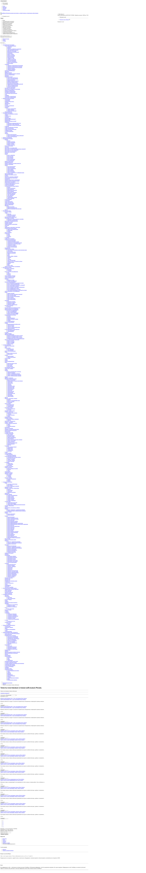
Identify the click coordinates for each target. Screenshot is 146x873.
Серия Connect (10, 382)
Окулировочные (10, 405)
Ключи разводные (10, 528)
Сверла (6, 323)
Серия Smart (9, 394)
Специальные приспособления (11, 93)
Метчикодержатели (11, 318)
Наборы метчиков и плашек (12, 319)
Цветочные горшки (9, 472)
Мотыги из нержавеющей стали (13, 400)
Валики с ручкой (10, 143)
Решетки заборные (11, 443)
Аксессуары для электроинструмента (12, 633)
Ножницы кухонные (11, 301)
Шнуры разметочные (9, 204)
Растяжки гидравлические (10, 92)
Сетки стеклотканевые (9, 185)
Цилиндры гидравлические (10, 97)
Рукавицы (9, 413)
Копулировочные (10, 404)
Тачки (8, 470)
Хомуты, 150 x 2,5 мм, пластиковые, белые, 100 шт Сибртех (12, 788)
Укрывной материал (11, 426)
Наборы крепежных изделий (10, 121)
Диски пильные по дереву (10, 276)
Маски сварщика (10, 191)
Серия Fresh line (10, 389)
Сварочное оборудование (10, 664)
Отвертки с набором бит (12, 574)
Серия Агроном (10, 396)
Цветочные (9, 451)
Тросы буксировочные (11, 60)
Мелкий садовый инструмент (11, 378)
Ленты (6, 165)
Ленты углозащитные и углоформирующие (15, 172)
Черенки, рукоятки (8, 473)
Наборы (8, 479)
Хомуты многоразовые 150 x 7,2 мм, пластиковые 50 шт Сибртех (13, 699)
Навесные (9, 213)
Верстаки (7, 595)
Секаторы (7, 445)
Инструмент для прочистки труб (11, 221)
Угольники (7, 106)
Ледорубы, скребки (11, 460)
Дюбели (6, 114)
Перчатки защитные (9, 592)
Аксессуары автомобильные (10, 45)
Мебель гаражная (8, 72)
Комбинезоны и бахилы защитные (11, 589)
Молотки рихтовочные (11, 545)
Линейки (7, 102)
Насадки (9, 274)
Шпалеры (9, 444)
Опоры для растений (11, 440)
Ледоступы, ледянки (9, 368)
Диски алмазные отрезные (10, 275)
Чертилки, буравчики (9, 587)
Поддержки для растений (12, 442)
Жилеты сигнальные (11, 188)
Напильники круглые (11, 558)
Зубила (6, 506)
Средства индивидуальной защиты (12, 186)
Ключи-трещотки (10, 535)
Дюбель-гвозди (8, 115)
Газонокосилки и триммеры (10, 635)
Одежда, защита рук (9, 411)
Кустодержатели (10, 438)
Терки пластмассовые (9, 202)
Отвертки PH (9, 567)
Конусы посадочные (11, 379)
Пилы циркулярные (11, 675)
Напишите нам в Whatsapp (64, 19)
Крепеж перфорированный (10, 119)
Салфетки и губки (10, 58)
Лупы (6, 226)
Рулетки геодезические (9, 105)
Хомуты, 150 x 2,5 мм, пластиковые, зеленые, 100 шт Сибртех (12, 804)
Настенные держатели (11, 455)
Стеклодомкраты (8, 199)
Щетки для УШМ (10, 342)
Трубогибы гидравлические (10, 96)
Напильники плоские (11, 559)
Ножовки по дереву (11, 605)
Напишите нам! (61, 21)
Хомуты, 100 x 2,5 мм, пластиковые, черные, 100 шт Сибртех (12, 772)
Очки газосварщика (11, 194)
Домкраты (7, 64)
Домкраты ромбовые (11, 69)
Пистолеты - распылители (10, 421)
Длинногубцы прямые (11, 503)
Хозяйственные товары (9, 248)
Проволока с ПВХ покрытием (13, 124)
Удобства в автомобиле (11, 61)
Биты (6, 482)
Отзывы (4, 40)
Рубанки (6, 610)
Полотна (9, 306)
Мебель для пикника (9, 377)
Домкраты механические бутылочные (14, 67)
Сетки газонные (8, 453)
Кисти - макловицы (11, 155)
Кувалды (6, 540)
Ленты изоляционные (11, 168)
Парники (9, 420)
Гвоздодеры (7, 596)
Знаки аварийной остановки (12, 49)
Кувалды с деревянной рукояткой (13, 541)
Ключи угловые (10, 533)
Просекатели (7, 579)
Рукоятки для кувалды (11, 543)
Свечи (8, 258)
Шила (8, 264)
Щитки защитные (10, 198)
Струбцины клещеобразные (12, 615)
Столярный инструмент (7, 594)
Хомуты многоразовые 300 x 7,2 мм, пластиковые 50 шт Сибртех (13, 723)
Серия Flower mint (10, 388)
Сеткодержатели (10, 331)
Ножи (6, 292)
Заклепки (7, 116)
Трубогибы (7, 586)
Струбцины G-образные (12, 614)
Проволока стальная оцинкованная (14, 125)
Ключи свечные (10, 530)
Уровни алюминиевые (11, 108)
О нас (4, 6)
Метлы (6, 397)
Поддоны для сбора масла (10, 88)
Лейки (6, 369)
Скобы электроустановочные (10, 129)
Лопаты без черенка (11, 372)
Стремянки (7, 237)
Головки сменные (8, 494)
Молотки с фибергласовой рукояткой (14, 547)
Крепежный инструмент (7, 112)
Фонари (8, 231)
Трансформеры (8, 585)
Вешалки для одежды (11, 253)
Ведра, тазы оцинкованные (10, 351)
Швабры (9, 263)
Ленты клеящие (10, 169)
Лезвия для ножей (10, 293)
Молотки (7, 544)
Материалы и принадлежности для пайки (15, 219)
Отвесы (6, 175)
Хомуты (6, 133)
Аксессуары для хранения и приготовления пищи (17, 249)
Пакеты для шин (10, 54)
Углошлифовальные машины (13, 677)
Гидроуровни (7, 99)
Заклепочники (8, 118)
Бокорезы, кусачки (8, 487)
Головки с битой (10, 496)
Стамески (7, 611)
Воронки (9, 47)
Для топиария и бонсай (11, 446)
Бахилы (8, 187)
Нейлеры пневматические (12, 81)
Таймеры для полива (9, 466)
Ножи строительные (11, 298)
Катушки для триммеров (12, 640)
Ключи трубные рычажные (12, 532)
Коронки (9, 273)
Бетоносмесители (8, 634)
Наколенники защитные (12, 192)
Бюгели (8, 140)
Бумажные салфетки (9, 627)
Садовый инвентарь (7, 344)
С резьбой (9, 476)
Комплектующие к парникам (13, 419)
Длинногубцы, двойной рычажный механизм (16, 504)
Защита (8, 424)
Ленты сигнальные (11, 171)
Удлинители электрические (10, 239)
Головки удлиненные (11, 500)
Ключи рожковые (10, 529)
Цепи (8, 658)
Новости (4, 849)
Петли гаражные (8, 232)
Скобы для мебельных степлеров (11, 127)
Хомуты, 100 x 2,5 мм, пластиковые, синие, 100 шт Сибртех (12, 764)
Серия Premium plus (11, 393)
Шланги (8, 480)
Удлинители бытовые (11, 240)
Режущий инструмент (7, 267)
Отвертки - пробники (11, 566)
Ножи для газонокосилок (12, 642)
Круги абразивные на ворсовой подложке (15, 282)
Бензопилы (9, 657)
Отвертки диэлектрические (12, 570)
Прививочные (10, 447)
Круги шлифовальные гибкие (13, 288)
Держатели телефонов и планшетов (14, 48)
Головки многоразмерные (12, 495)
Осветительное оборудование (11, 228)
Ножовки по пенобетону (12, 606)
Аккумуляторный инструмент (13, 670)
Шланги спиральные (11, 87)
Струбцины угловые (11, 618)
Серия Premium (10, 392)
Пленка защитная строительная (11, 177)
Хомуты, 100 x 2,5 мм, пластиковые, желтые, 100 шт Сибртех (12, 739)
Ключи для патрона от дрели (12, 519)
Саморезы (7, 126)
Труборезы (9, 270)
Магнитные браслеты (11, 564)
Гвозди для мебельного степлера (11, 113)
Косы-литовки (10, 364)
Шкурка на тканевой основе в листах (14, 336)
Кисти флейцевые (10, 160)
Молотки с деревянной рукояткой (13, 546)
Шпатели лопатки (10, 206)
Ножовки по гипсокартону (12, 604)
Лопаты (6, 370)
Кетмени (9, 399)
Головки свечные (10, 497)
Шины (8, 659)
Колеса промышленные (9, 361)
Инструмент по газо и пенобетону (11, 149)
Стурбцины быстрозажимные (13, 619)
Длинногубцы (8, 501)
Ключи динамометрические (12, 518)
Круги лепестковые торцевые (13, 286)
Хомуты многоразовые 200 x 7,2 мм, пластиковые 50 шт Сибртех (13, 707)
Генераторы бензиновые (12, 646)
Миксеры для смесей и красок (11, 174)
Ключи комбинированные (12, 522)
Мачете (6, 376)
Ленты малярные (10, 170)
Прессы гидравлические (9, 90)
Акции (4, 39)
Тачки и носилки (8, 467)
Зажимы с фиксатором (9, 505)
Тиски (6, 584)
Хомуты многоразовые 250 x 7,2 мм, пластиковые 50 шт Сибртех (13, 715)
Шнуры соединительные (12, 246)
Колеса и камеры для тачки (12, 468)
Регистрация (5, 3)
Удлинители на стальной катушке (13, 243)
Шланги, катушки (8, 477)
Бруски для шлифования (12, 310)
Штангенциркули (8, 111)
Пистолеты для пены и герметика (11, 176)
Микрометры (7, 103)
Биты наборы (9, 485)
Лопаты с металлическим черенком (14, 374)
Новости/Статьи (6, 38)
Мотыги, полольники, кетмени (11, 398)
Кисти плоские (10, 158)
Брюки (8, 234)
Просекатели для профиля (10, 181)
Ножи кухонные (10, 297)
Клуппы (8, 315)
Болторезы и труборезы (9, 268)
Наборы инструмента (9, 553)
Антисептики (7, 626)
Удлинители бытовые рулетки (13, 241)
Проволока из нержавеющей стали (14, 123)
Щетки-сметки (10, 63)
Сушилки (9, 259)
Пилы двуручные (10, 608)
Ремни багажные (10, 57)
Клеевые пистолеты (9, 222)
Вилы (6, 352)
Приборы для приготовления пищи (12, 429)
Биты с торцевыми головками (13, 486)
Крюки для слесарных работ (10, 539)
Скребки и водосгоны (11, 59)
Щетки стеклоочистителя (12, 62)
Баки (6, 346)
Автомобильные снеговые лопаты (14, 457)
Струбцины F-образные (12, 613)
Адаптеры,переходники (9, 345)
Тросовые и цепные (11, 215)
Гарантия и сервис (6, 10)
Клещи (6, 512)
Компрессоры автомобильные (13, 52)
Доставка (4, 8)
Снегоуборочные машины (10, 665)
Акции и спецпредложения (8, 850)
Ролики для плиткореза (9, 322)
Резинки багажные (11, 56)
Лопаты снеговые (10, 461)
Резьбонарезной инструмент (10, 314)
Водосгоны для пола (11, 458)
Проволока (7, 122)
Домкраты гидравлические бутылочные (15, 65)
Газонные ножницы (11, 408)
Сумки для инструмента (9, 238)
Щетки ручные (10, 343)
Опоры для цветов (10, 441)
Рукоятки (9, 475)
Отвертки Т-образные (11, 575)
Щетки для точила (10, 341)
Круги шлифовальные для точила (13, 289)
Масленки (7, 71)
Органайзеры (9, 53)
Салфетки (9, 257)
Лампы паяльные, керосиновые (11, 224)
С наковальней (10, 464)
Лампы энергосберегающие (12, 229)
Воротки (9, 489)
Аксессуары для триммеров (12, 636)
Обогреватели (7, 655)
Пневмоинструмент (9, 76)
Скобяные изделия (8, 130)
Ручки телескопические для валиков (12, 182)
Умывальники (7, 471)
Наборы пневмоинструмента (13, 80)
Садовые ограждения (9, 433)
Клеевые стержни (8, 223)
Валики (6, 139)
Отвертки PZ (9, 568)
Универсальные (10, 406)
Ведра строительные (9, 145)
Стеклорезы (7, 200)
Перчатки (7, 75)
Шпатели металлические (12, 207)
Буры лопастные (10, 348)
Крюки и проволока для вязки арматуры (13, 163)
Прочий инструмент (7, 210)
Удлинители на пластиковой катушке (14, 242)
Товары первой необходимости (9, 625)
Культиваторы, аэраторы (10, 367)
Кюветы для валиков (9, 164)
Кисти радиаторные (11, 159)
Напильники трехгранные (12, 561)
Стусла (6, 620)
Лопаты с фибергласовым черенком (14, 375)
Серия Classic (9, 381)
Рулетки (6, 104)
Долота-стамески (8, 599)
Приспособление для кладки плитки (12, 180)
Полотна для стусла (11, 621)
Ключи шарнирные (11, 534)
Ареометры (9, 46)
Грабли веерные (10, 356)
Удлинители (9, 491)
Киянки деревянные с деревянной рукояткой (16, 509)
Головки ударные (10, 499)
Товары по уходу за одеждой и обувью (14, 261)
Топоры (8, 624)
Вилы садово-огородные (12, 353)
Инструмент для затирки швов (11, 147)
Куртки (8, 235)
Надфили (7, 554)
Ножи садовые (8, 403)
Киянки (6, 508)
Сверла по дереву (10, 326)
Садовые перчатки (11, 414)
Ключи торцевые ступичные (12, 531)
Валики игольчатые (11, 141)
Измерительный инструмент (8, 98)
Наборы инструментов (7, 137)
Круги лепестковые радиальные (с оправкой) (16, 285)
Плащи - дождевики (9, 422)
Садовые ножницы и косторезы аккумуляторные (14, 663)
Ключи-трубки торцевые (12, 536)
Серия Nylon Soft (10, 391)
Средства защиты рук (9, 582)
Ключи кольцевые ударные (12, 521)
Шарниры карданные (11, 492)
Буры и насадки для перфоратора (11, 271)
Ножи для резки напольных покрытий (14, 294)
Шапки (8, 415)
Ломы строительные (11, 598)
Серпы (6, 452)
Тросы (6, 132)
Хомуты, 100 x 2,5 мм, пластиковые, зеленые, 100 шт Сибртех (12, 747)
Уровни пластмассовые (11, 110)
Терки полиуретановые (9, 203)
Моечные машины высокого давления (12, 73)
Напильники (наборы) (11, 556)
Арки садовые (10, 434)
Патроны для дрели (9, 577)
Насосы (6, 654)
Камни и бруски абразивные (12, 312)
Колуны (8, 623)
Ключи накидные (10, 525)
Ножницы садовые (8, 407)
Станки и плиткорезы (9, 666)
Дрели (8, 671)
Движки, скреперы (11, 459)
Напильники (7, 555)
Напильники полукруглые (12, 560)
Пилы (6, 607)
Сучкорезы (7, 462)
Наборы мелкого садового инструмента (15, 380)
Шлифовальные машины (12, 679)
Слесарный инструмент (7, 481)
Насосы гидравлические (9, 74)
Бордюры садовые (10, 436)
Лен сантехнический (11, 166)
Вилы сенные (10, 354)
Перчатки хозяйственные (12, 412)
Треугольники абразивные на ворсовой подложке (17, 290)
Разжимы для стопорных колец (11, 580)
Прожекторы (9, 230)
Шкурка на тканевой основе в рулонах (14, 337)
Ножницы (7, 300)
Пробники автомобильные (10, 91)
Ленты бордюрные (11, 167)
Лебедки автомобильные (10, 70)
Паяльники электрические (12, 220)
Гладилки (7, 146)
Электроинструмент (9, 669)
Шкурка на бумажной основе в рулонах (15, 335)
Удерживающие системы (12, 197)
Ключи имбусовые (10, 520)
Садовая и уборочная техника (11, 662)
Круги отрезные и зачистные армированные (16, 287)
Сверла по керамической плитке (13, 327)
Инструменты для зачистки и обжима (12, 507)
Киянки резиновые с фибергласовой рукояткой (16, 510)
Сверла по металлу (11, 328)
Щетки (6, 209)
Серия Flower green (11, 386)
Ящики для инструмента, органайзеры (12, 266)
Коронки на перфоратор (12, 280)
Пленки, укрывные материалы (11, 423)
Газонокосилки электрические (13, 638)
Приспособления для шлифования (11, 309)
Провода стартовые (11, 55)
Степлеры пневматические (12, 86)
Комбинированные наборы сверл (13, 324)
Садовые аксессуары (9, 432)
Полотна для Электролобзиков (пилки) (12, 307)
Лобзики (6, 601)
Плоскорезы (7, 427)
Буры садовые (7, 347)
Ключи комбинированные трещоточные (15, 523)
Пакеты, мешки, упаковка (12, 256)
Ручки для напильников (12, 562)
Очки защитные (10, 195)
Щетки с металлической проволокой (12, 339)
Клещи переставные (11, 513)
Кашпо (6, 360)
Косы (6, 362)
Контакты (5, 7)
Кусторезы (9, 409)
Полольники (9, 402)
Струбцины (7, 612)
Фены (8, 678)
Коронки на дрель (10, 279)
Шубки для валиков (11, 144)
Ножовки (7, 603)
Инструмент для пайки (9, 218)
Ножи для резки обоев (11, 295)
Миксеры (9, 673)
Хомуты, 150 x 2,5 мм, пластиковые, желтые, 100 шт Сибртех (12, 796)
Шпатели (7, 205)
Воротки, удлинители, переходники (12, 488)
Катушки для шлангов (11, 478)
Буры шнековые (10, 349)
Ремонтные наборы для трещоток (13, 537)
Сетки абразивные (10, 330)
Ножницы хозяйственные (12, 304)
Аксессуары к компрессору (12, 77)
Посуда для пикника (9, 428)
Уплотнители (7, 247)
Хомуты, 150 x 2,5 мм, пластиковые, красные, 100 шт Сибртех (12, 812)
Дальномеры (7, 100)
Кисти (6, 154)
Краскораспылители (11, 79)
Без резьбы (9, 474)
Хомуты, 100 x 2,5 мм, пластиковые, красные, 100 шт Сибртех (12, 756)
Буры (8, 272)
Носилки (9, 469)
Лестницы (7, 225)
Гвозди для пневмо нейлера (12, 78)
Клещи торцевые (10, 514)
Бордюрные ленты (10, 435)
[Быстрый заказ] (5, 778)
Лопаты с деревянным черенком (13, 373)
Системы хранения (8, 454)
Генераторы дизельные (11, 647)
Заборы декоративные (11, 437)
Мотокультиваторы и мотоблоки (11, 653)
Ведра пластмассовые (11, 252)
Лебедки (6, 651)
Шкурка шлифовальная (9, 334)
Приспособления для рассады (11, 430)
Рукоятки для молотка (11, 552)
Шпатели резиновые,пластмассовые (14, 208)
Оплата (4, 9)
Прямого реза (10, 448)
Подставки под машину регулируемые (12, 89)
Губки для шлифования (11, 311)
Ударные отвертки (10, 576)
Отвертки (7, 563)
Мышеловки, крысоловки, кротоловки (12, 227)
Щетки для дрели (10, 340)
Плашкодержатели (10, 321)
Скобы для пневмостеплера (12, 85)
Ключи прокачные (10, 527)
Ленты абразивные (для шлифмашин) (12, 291)
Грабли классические (11, 357)
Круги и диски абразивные (10, 281)
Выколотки (7, 493)
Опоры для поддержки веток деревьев (14, 439)
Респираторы (9, 196)
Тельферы (7, 95)
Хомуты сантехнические (12, 136)
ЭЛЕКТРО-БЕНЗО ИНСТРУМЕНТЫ (10, 632)
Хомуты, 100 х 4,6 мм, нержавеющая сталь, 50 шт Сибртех (11, 780)
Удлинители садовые (11, 244)
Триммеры (9, 643)
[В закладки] (6, 778)
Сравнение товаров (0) (4, 693)
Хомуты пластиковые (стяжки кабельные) (15, 135)
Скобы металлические (9, 128)
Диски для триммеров (11, 639)
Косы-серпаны (10, 366)
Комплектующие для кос (12, 363)
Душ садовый (7, 358)
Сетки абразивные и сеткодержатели (12, 329)
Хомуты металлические (11, 134)
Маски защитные (8, 590)
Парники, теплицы (8, 418)
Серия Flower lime (10, 387)
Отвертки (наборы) (11, 565)
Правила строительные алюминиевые (12, 179)
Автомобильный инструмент (8, 44)
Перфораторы (10, 674)
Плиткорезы (7, 178)
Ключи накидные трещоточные (13, 526)
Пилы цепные (7, 656)
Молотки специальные (11, 548)
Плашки (8, 320)
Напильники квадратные (12, 557)
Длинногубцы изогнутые (12, 502)
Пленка (8, 425)
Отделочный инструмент (8, 138)
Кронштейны (7, 120)
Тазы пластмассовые (11, 260)
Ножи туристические (11, 299)
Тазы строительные (9, 201)
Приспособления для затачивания (11, 308)
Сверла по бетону (10, 325)
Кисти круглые (10, 156)
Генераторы (7, 644)
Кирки (6, 600)
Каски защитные (10, 189)
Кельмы (6, 153)
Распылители (7, 431)
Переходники (10, 490)
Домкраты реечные (11, 68)
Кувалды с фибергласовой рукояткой (14, 542)
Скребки (6, 332)
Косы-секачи (9, 365)
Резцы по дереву (8, 609)
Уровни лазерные (10, 109)
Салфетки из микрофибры (10, 629)
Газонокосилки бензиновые (12, 637)
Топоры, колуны (8, 622)
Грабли (6, 355)
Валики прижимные (11, 142)
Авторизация (5, 4)
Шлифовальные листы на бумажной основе (15, 338)
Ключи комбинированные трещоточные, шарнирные (17, 524)
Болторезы (9, 269)
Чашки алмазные (8, 333)
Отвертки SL (9, 569)
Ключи (6, 515)
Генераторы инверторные (12, 648)
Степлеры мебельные (9, 131)
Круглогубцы (7, 538)
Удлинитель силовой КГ (12, 245)
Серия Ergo (9, 385)
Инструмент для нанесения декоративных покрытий (15, 148)
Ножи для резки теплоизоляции (13, 296)
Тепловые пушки (8, 668)
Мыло (8, 255)
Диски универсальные (9, 277)
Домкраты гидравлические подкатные (14, 66)
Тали (6, 94)
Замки (6, 212)
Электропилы (10, 660)
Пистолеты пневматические (12, 82)
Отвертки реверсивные (11, 573)
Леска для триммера (11, 641)
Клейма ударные (8, 511)
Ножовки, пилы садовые (10, 410)
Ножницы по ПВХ (11, 303)
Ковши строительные (9, 161)
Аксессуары (9, 645)
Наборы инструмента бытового (11, 602)
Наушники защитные (11, 193)
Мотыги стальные (10, 401)
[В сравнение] (7, 778)
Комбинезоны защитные (12, 190)
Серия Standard (10, 395)
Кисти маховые (10, 157)
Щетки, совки (10, 265)
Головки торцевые (10, 498)
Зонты (6, 359)
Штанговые (9, 465)
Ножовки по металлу (9, 305)
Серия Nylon (9, 390)
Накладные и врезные (11, 214)
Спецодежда (7, 233)
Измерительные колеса (9, 101)
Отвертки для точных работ (12, 571)
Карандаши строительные (10, 152)
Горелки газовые (8, 211)
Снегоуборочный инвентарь (10, 456)
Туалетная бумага (10, 262)
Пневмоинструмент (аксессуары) (11, 661)
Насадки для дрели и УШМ (12, 313)
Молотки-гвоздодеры (11, 551)
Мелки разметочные (9, 173)
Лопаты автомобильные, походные (14, 371)
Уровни (6, 107)
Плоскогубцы (7, 578)
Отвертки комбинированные (13, 572)
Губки (8, 254)
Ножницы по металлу (11, 302)
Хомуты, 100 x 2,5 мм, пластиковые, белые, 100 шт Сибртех (12, 731)
